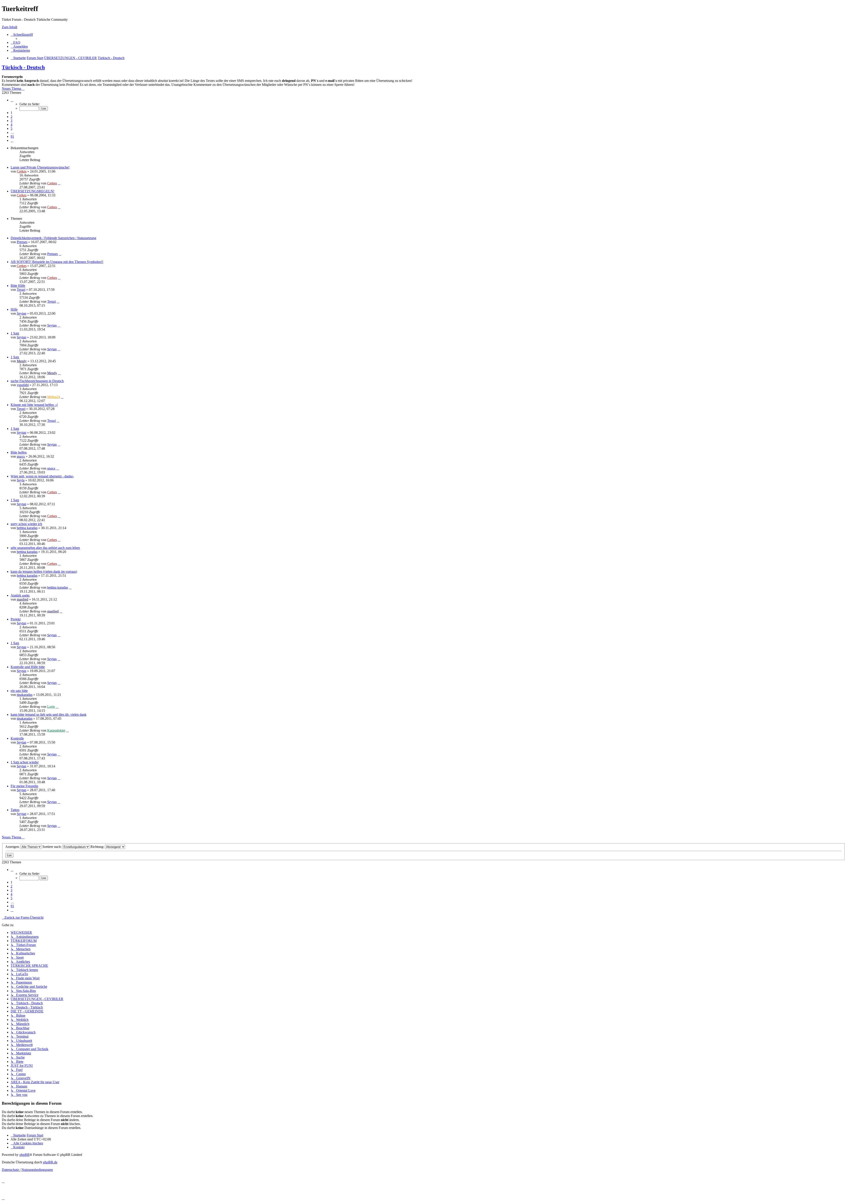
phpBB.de (50, 1162)
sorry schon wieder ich (26, 524)
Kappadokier (56, 730)
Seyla (20, 480)
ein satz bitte (19, 691)
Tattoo (15, 810)
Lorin (51, 706)
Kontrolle (17, 738)
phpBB (24, 1155)
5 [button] (11, 128)
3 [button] (11, 120)
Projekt (16, 619)
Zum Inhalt (9, 27)
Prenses (22, 242)
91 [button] (12, 136)
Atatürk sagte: (20, 595)
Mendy (22, 361)
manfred (22, 599)
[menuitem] (15, 42)
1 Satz (15, 333)
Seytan (21, 313)
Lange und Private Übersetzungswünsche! (40, 167)
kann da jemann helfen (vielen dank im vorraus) (44, 571)
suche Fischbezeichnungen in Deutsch (37, 381)
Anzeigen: (13, 847)
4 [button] (11, 124)
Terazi (21, 289)
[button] (12, 100)
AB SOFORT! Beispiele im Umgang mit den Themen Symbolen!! (57, 262)
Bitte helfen (19, 452)
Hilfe (14, 309)
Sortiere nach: (52, 847)
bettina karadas (27, 528)
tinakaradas (24, 695)
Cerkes (21, 171)
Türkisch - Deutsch (23, 67)
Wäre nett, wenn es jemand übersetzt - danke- (42, 476)
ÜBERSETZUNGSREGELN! (32, 191)
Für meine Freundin (24, 786)
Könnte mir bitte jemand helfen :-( (34, 405)
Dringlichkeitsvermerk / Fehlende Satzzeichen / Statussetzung (53, 238)
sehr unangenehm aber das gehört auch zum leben (45, 548)
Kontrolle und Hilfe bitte (28, 667)
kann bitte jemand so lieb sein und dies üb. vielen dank (48, 714)
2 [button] (11, 116)
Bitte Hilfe (18, 285)
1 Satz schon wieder (25, 762)
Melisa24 (53, 397)
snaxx (21, 456)
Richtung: (97, 847)
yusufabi (23, 385)
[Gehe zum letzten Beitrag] (59, 183)
